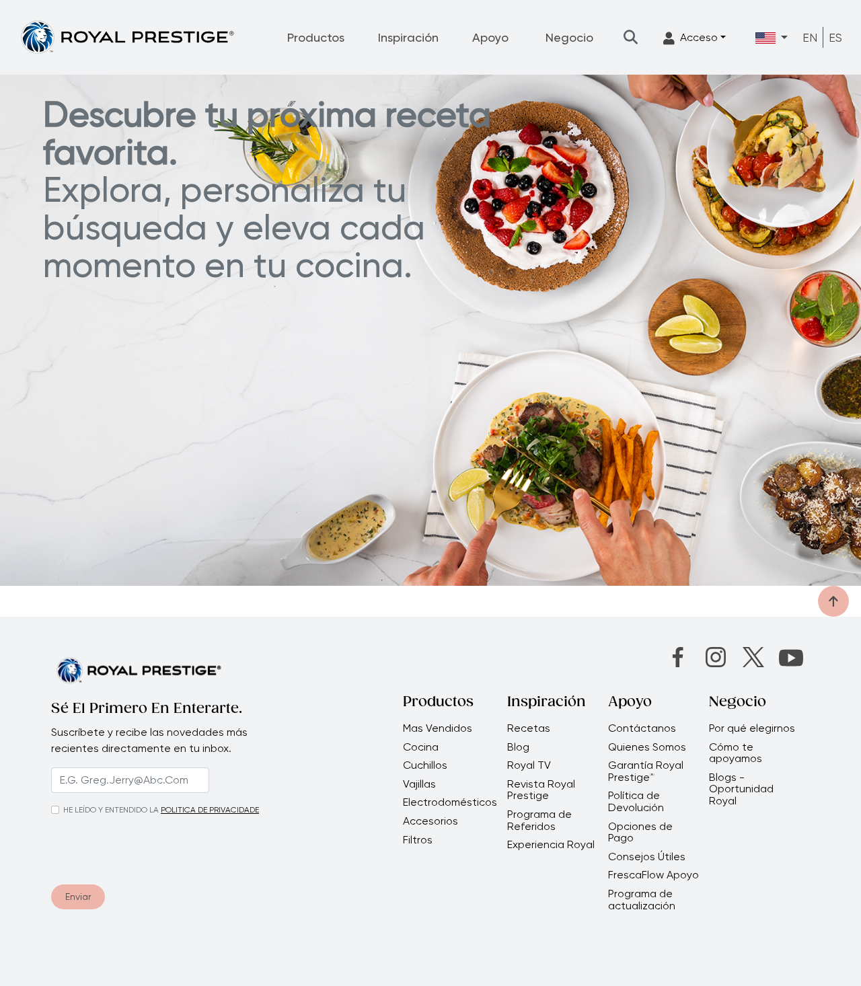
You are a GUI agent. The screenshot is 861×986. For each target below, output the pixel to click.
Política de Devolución (636, 801)
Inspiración (408, 37)
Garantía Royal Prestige (645, 771)
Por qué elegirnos (752, 728)
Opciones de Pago (640, 832)
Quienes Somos (647, 747)
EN (809, 37)
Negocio (569, 37)
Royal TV (529, 765)
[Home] (127, 36)
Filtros (418, 840)
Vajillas (419, 784)
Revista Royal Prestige (541, 790)
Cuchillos (425, 765)
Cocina (421, 747)
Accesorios (430, 821)
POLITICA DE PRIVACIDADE (210, 809)
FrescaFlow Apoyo (653, 875)
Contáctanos (642, 728)
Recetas (528, 728)
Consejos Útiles (646, 857)
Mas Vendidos (437, 728)
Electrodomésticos (450, 802)
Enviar (78, 896)
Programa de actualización (641, 899)
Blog (518, 747)
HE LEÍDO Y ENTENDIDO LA (111, 809)
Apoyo (490, 37)
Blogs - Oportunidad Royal (741, 789)
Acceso (699, 37)
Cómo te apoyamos (735, 753)
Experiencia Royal (551, 845)
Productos (315, 37)
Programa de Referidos (539, 820)
